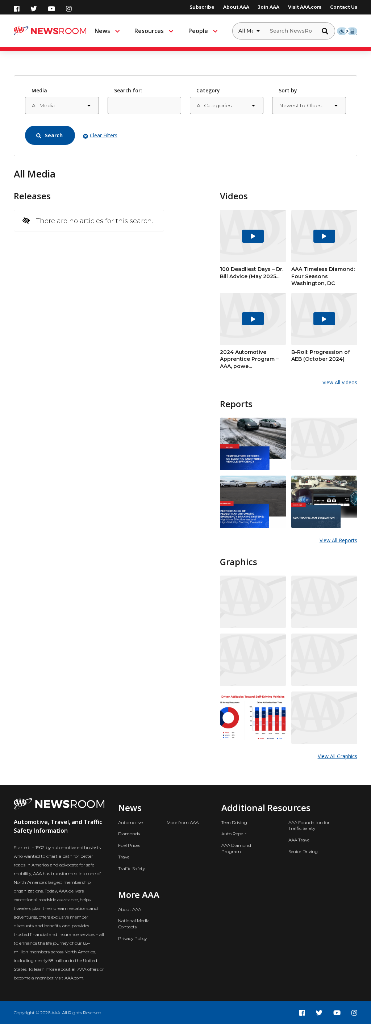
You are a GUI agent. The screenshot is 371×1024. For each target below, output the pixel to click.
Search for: (128, 90)
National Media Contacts (134, 923)
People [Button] (198, 31)
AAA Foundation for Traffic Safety (309, 825)
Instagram (69, 8)
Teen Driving (234, 822)
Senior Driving (303, 851)
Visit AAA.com (304, 7)
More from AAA (183, 822)
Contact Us (343, 7)
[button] (327, 31)
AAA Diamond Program (236, 848)
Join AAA (268, 7)
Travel (124, 857)
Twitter (33, 8)
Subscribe (201, 7)
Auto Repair (233, 833)
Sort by (288, 90)
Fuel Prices (129, 845)
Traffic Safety (131, 868)
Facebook (16, 8)
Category (208, 90)
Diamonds (129, 833)
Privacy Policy (132, 938)
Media (39, 90)
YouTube (51, 8)
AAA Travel (299, 840)
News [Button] (102, 31)
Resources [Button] (149, 31)
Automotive (130, 822)
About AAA (236, 7)
